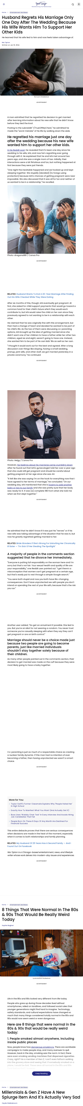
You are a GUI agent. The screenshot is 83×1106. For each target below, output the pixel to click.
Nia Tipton (6, 42)
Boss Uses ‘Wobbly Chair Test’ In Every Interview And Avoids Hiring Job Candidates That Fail (42, 816)
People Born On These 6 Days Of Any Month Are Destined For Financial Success (39, 822)
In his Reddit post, (16, 150)
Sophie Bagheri (8, 925)
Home (4, 12)
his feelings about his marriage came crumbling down (45, 464)
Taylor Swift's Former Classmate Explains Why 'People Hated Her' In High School (41, 805)
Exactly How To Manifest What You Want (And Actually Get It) (40, 810)
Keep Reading (41, 1073)
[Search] (72, 4)
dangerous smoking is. (42, 1047)
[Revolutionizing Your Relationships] (41, 4)
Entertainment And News (19, 12)
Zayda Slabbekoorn (9, 1103)
